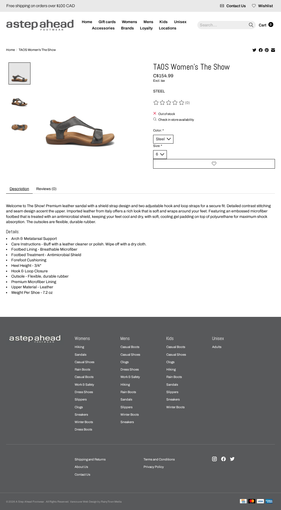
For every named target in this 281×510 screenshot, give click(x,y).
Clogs (79, 407)
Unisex (180, 22)
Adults (216, 347)
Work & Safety (84, 384)
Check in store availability (176, 119)
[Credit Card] (243, 501)
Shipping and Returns (90, 459)
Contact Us (82, 474)
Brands (127, 28)
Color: (158, 130)
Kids (163, 22)
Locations (167, 28)
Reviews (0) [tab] (46, 189)
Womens (129, 22)
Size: (157, 145)
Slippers (81, 399)
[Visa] (260, 501)
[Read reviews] (169, 103)
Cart (263, 25)
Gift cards (107, 22)
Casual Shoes (84, 362)
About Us (81, 466)
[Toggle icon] (251, 25)
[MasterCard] (251, 501)
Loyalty (146, 28)
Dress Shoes (84, 392)
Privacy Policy (154, 466)
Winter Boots (84, 422)
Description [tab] (19, 189)
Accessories (103, 28)
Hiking (79, 347)
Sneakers (81, 414)
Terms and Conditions (159, 459)
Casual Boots (84, 377)
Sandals (80, 354)
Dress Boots (83, 429)
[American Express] (269, 501)
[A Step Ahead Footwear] (40, 25)
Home (87, 22)
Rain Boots (82, 369)
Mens (148, 22)
